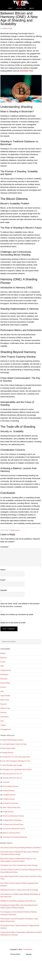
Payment (3, 704)
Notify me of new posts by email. (13, 623)
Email (3, 580)
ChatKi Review (8, 812)
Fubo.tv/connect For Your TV (12, 774)
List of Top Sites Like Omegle (12, 765)
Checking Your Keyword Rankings (15, 837)
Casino (2, 662)
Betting (2, 653)
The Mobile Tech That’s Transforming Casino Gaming (18, 865)
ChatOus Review (9, 799)
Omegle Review (7, 752)
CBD (2, 666)
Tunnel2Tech (21, 3)
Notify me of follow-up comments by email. (16, 614)
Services (3, 712)
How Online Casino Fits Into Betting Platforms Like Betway (20, 847)
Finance (3, 687)
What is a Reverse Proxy (11, 833)
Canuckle (6, 782)
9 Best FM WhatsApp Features (12, 740)
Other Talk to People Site (11, 807)
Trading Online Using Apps (12, 820)
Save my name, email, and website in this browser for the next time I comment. (19, 605)
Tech (2, 721)
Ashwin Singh (7, 28)
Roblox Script (5, 708)
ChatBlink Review (9, 795)
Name (3, 570)
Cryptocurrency (14, 530)
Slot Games (4, 717)
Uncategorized (5, 729)
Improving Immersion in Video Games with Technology (19, 890)
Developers (4, 674)
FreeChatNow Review (10, 786)
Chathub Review (9, 790)
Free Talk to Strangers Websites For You (16, 761)
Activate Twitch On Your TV (12, 778)
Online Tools (4, 700)
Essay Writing (5, 683)
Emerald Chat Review (10, 803)
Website (3, 590)
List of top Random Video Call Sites (14, 744)
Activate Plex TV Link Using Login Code (16, 757)
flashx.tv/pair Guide (8, 748)
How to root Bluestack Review (13, 816)
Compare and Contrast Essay (13, 824)
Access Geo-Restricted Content (14, 828)
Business (3, 657)
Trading (3, 725)
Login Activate (5, 695)
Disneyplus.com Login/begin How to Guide (17, 769)
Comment (4, 547)
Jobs (2, 691)
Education (3, 679)
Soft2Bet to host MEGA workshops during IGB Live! (18, 901)
